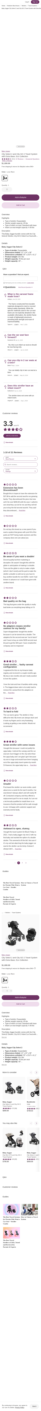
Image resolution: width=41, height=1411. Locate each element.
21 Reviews (19, 159)
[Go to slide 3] (19, 146)
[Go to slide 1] (17, 146)
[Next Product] (36, 1072)
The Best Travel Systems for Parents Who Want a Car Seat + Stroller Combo (11, 886)
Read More (22, 510)
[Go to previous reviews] (15, 862)
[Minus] (3, 991)
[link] (5, 178)
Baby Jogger (6, 151)
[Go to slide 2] (18, 146)
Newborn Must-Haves (13, 6)
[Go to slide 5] (22, 146)
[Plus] (11, 991)
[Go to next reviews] (26, 862)
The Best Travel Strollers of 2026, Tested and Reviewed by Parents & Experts (11, 900)
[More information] (35, 968)
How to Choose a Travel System (29, 884)
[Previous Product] (31, 1072)
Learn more (30, 283)
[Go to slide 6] (24, 146)
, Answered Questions (32, 159)
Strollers (24, 6)
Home (3, 6)
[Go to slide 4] (21, 146)
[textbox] (20, 279)
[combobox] (20, 458)
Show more (4, 1037)
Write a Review (7, 161)
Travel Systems (32, 6)
